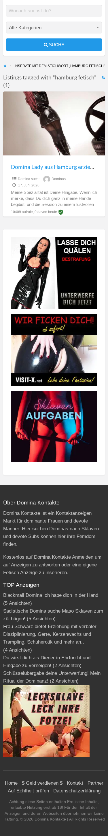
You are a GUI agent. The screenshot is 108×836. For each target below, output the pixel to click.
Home (11, 783)
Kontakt (75, 783)
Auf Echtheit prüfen (28, 791)
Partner (95, 783)
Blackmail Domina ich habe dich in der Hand (50, 595)
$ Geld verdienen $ (42, 783)
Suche (56, 44)
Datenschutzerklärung (77, 791)
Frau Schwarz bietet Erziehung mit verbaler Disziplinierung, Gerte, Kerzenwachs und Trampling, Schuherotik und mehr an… (49, 634)
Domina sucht (28, 179)
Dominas (59, 179)
